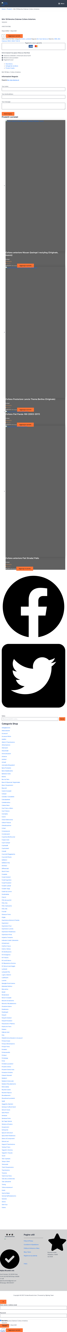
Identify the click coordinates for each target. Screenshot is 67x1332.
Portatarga (5, 1058)
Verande (4, 1199)
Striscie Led (5, 1141)
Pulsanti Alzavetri (7, 1075)
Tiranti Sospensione (8, 1167)
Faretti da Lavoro (7, 891)
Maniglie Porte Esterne (8, 983)
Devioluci (4, 865)
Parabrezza (5, 1009)
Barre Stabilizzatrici (7, 771)
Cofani (23, 39)
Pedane (4, 1029)
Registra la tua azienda (30, 1255)
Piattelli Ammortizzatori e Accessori (12, 1038)
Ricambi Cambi (6, 1090)
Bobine (4, 776)
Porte (3, 1061)
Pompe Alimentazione (8, 1044)
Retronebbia (5, 1087)
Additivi (4, 739)
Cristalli (4, 851)
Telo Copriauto (6, 1158)
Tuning (4, 1184)
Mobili (3, 992)
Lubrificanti (5, 977)
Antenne (4, 756)
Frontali (4, 911)
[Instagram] (12, 1234)
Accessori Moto (6, 736)
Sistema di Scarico (7, 1124)
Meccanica (5, 989)
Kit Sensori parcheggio (8, 966)
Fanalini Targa (6, 888)
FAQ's (25, 1264)
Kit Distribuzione (6, 952)
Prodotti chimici (6, 1066)
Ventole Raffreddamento (9, 1196)
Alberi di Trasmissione (8, 742)
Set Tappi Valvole (7, 1121)
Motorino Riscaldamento (9, 1003)
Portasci (4, 1055)
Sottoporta (5, 1130)
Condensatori (6, 834)
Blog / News (27, 1252)
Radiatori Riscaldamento (9, 1084)
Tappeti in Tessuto (7, 1153)
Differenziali (5, 868)
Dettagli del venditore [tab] (12, 66)
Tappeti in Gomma (7, 1150)
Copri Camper (6, 842)
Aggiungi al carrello (14, 36)
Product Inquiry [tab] (10, 68)
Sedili (3, 1101)
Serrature (4, 1115)
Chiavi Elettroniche (7, 819)
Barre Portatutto (6, 768)
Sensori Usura (6, 1110)
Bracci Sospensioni (7, 785)
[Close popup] (3, 1302)
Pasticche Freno (6, 1026)
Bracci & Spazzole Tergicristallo (11, 782)
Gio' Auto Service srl (43, 39)
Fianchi (4, 897)
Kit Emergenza (6, 954)
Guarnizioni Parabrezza (8, 931)
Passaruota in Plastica (8, 1023)
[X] (9, 1234)
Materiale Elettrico (7, 986)
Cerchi (4, 817)
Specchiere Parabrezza (8, 1135)
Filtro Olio (4, 909)
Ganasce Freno (6, 914)
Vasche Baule (6, 1193)
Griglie (3, 917)
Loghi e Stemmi (6, 975)
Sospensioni (5, 1127)
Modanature (5, 995)
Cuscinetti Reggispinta (8, 854)
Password (3, 1313)
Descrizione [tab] (9, 64)
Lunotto (4, 980)
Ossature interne (7, 1006)
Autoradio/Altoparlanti (8, 765)
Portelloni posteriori (7, 1064)
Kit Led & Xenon (6, 960)
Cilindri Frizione (6, 822)
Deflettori (4, 860)
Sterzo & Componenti (8, 1138)
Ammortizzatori (6, 753)
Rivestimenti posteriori (8, 1098)
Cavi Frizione (5, 811)
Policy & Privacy (28, 1241)
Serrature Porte (6, 1118)
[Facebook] (7, 1234)
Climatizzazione (6, 825)
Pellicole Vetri (5, 1032)
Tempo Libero (6, 1161)
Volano (4, 1207)
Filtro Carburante (7, 906)
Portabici (4, 1049)
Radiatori (4, 1078)
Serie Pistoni (5, 1112)
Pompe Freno (6, 1046)
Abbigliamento (6, 728)
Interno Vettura (6, 949)
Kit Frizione (5, 957)
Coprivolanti (5, 848)
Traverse (4, 1173)
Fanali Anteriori (6, 877)
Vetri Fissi (4, 1204)
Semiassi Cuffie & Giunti (9, 1107)
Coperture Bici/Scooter (8, 837)
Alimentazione (6, 745)
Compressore (6, 831)
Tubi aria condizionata (8, 1178)
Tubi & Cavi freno (7, 1176)
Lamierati (28, 39)
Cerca (3, 716)
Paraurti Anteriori (7, 1018)
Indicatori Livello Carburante (10, 940)
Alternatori (5, 748)
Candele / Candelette (8, 796)
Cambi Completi (6, 791)
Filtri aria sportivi (6, 900)
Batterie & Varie (6, 774)
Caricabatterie (6, 799)
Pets (3, 1035)
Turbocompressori (7, 1187)
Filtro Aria (4, 903)
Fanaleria (4, 874)
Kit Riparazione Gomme (9, 963)
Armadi (4, 762)
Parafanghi (5, 1012)
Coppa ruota (5, 840)
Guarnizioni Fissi (6, 926)
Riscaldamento (6, 1095)
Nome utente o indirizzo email (8, 1305)
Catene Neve (5, 805)
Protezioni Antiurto (7, 1072)
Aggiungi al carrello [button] (25, 265)
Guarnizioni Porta (7, 934)
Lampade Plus (6, 972)
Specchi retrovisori (7, 1133)
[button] (33, 638)
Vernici (4, 1202)
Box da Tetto (5, 779)
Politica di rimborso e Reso (31, 1248)
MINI (55, 39)
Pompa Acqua (6, 1041)
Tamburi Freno (6, 1147)
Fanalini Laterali (6, 886)
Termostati (5, 1164)
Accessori (5, 733)
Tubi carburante (6, 1181)
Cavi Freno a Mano (7, 808)
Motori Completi (6, 998)
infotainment (5, 943)
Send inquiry (8, 114)
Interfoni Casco (6, 946)
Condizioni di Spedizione (31, 1244)
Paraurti (4, 1015)
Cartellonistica (6, 802)
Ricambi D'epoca (7, 1092)
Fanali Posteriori (6, 883)
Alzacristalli (5, 751)
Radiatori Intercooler (8, 1081)
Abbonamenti (6, 730)
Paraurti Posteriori (7, 1021)
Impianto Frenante (7, 937)
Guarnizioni (5, 923)
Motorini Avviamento (8, 1000)
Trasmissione (6, 1170)
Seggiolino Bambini (7, 1104)
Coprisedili (5, 845)
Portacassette (6, 1052)
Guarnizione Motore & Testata (10, 920)
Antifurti (4, 759)
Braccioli (4, 788)
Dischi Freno (5, 871)
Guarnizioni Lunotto (7, 929)
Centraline (5, 814)
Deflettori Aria (6, 863)
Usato (3, 1190)
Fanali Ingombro (6, 880)
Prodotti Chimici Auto (8, 1069)
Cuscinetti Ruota (6, 857)
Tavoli (3, 1156)
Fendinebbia (5, 894)
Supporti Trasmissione (8, 1144)
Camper (4, 794)
